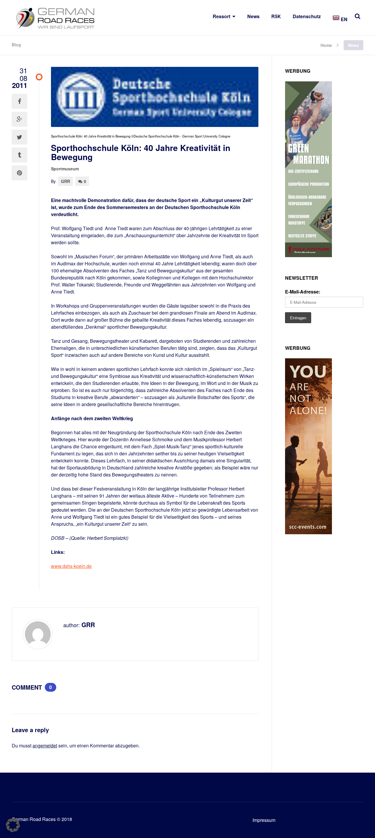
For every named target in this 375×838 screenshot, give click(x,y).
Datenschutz (307, 16)
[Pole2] (308, 255)
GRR (65, 181)
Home (326, 44)
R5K (276, 16)
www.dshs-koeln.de (71, 566)
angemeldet (45, 745)
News (253, 16)
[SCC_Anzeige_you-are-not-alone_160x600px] (308, 532)
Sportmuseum (65, 169)
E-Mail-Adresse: (302, 291)
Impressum (264, 820)
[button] (13, 825)
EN (343, 19)
